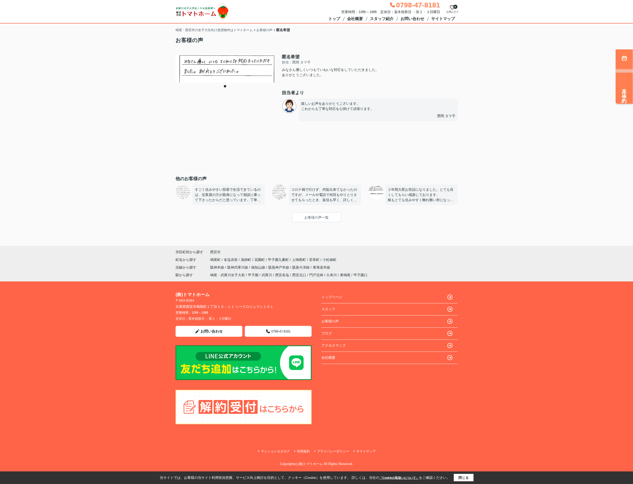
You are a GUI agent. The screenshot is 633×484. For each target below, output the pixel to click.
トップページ (331, 297)
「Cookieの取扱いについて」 (399, 478)
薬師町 (246, 260)
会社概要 (355, 19)
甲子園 (253, 275)
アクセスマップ (333, 345)
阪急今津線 (301, 267)
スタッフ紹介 (382, 19)
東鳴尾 (345, 275)
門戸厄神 (316, 275)
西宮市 (215, 252)
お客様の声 (330, 321)
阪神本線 (217, 267)
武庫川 (267, 275)
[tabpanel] (225, 68)
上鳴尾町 (299, 260)
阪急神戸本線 (279, 267)
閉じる (463, 478)
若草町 (314, 260)
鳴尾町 (216, 260)
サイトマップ (443, 19)
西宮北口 (299, 275)
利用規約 (303, 451)
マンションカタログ (275, 451)
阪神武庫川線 (238, 267)
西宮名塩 (282, 275)
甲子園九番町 (279, 260)
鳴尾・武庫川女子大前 (227, 275)
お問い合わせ (412, 19)
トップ (334, 19)
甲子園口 (360, 275)
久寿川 (331, 275)
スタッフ (328, 309)
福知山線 (258, 267)
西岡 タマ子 (446, 116)
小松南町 (330, 260)
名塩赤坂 (231, 260)
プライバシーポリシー (333, 451)
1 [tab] (225, 86)
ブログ (326, 333)
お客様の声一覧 (316, 217)
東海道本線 (321, 267)
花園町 (260, 260)
